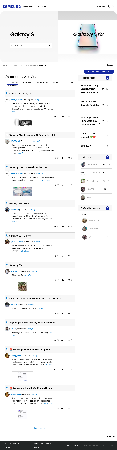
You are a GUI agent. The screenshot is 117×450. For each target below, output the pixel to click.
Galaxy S (37, 100)
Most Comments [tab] (42, 83)
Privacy (6, 447)
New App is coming (18, 93)
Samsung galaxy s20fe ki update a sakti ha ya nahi (33, 298)
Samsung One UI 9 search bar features (28, 167)
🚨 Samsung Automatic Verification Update (31, 388)
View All (95, 78)
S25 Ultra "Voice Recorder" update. (90, 103)
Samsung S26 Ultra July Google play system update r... (90, 121)
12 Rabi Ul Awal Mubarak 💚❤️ (88, 135)
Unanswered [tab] (12, 86)
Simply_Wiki (16, 356)
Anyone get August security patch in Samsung (32, 322)
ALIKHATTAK (16, 271)
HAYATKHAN (16, 141)
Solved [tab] (56, 83)
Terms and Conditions (44, 444)
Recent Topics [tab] (12, 83)
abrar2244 (15, 209)
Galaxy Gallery (41, 7)
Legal (36, 447)
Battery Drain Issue (19, 203)
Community (27, 7)
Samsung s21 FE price (20, 235)
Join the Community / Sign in (99, 72)
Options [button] (110, 65)
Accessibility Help (11, 444)
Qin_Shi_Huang (17, 242)
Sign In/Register (99, 7)
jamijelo (14, 305)
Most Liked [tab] (27, 83)
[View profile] (7, 99)
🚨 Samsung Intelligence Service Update (29, 349)
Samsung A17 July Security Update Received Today (89, 89)
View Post (15, 112)
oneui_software (17, 100)
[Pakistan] (12, 6)
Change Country (72, 445)
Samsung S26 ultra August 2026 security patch (32, 135)
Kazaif (13, 329)
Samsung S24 (16, 265)
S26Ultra (85, 146)
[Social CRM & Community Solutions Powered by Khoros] (112, 436)
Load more (38, 428)
